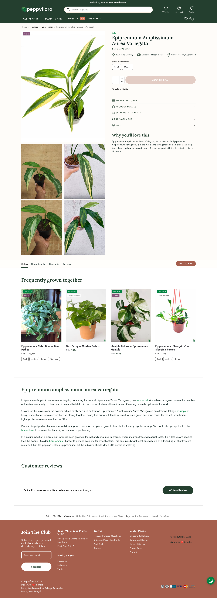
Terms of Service (137, 544)
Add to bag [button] (86, 356)
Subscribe (36, 566)
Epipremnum (47, 26)
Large (43, 359)
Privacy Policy (136, 548)
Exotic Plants (104, 516)
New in (73, 18)
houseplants (27, 430)
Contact (192, 12)
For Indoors (144, 516)
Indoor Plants (117, 516)
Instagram (62, 565)
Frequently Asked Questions (107, 535)
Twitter (60, 569)
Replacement (124, 119)
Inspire (93, 18)
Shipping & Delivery (128, 112)
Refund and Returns (139, 540)
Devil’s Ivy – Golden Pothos (82, 346)
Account (179, 12)
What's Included (126, 100)
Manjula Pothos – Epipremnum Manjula (129, 348)
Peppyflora (164, 516)
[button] (190, 18)
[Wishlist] (57, 293)
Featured (34, 26)
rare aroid (142, 400)
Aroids (135, 516)
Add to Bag (41, 366)
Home (24, 26)
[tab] (25, 263)
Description (54, 264)
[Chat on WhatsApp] (211, 581)
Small (116, 66)
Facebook (62, 561)
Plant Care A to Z (65, 546)
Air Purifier (81, 516)
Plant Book (98, 544)
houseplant (183, 411)
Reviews (67, 264)
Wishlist (165, 12)
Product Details (126, 106)
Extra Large (54, 359)
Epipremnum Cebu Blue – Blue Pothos (40, 348)
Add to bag (160, 80)
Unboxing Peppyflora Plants (107, 540)
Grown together (38, 264)
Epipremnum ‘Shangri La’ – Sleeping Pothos (172, 348)
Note (119, 125)
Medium (127, 66)
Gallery (24, 264)
